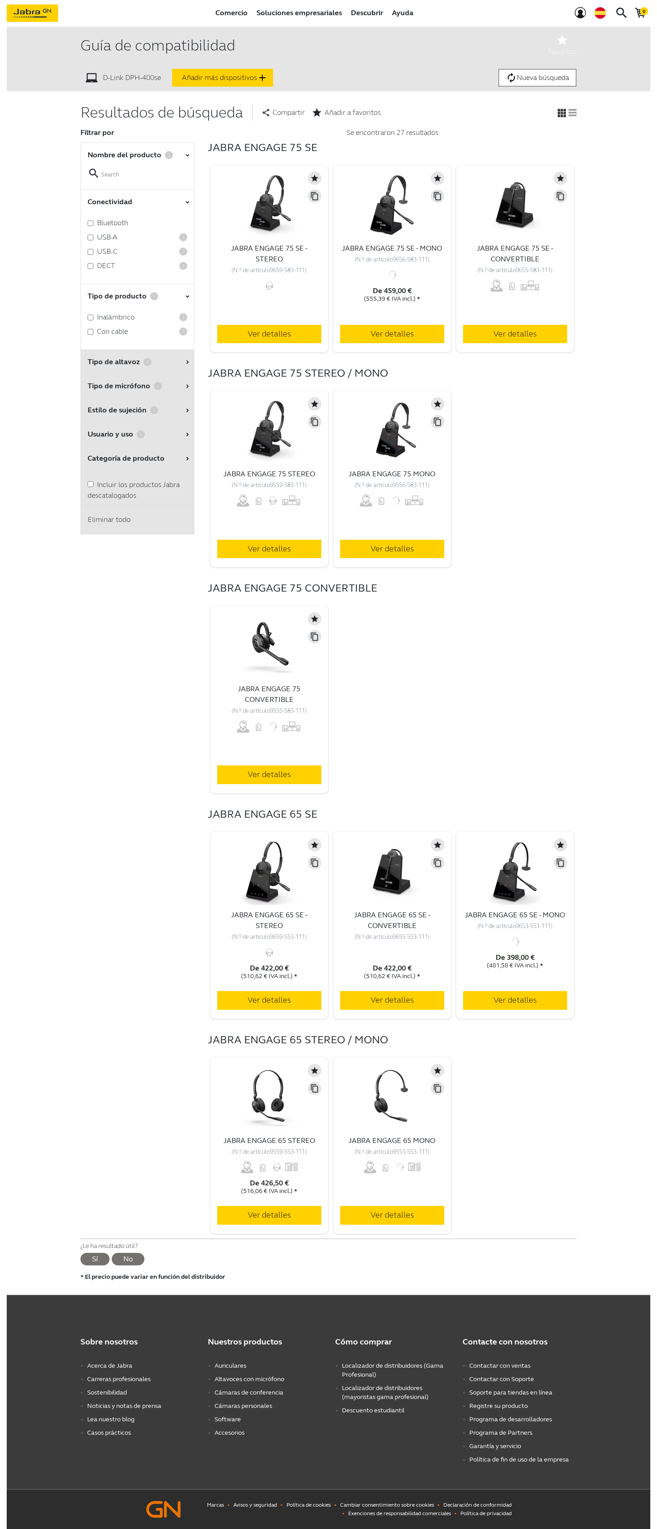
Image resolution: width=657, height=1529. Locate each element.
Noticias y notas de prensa (124, 1406)
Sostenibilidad (107, 1392)
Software (228, 1419)
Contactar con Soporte (501, 1379)
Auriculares (230, 1365)
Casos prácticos (109, 1433)
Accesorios (229, 1433)
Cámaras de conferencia (249, 1392)
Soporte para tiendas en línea (510, 1392)
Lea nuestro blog (111, 1419)
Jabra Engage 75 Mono (392, 474)
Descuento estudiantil (373, 1410)
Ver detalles (269, 334)
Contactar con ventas (500, 1365)
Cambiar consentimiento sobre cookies (387, 1505)
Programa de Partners (500, 1433)
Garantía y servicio (495, 1446)
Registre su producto (498, 1406)
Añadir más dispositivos (225, 77)
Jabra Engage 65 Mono (392, 1140)
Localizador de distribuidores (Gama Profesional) (392, 1370)
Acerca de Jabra (109, 1365)
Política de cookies (308, 1505)
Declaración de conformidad (477, 1505)
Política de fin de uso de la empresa (519, 1459)
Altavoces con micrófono (249, 1379)
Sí (95, 1259)
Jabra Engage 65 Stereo (269, 1140)
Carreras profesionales (119, 1379)
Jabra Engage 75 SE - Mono (392, 248)
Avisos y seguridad (255, 1505)
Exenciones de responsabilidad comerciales (399, 1513)
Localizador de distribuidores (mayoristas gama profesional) (385, 1392)
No (128, 1259)
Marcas (215, 1505)
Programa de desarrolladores (510, 1419)
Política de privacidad (486, 1513)
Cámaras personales (243, 1406)
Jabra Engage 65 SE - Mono (515, 915)
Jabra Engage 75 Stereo (269, 474)
